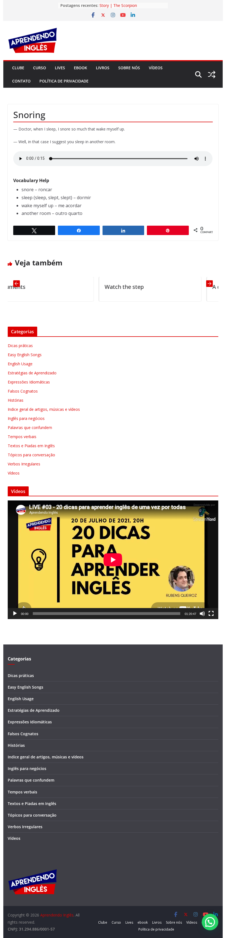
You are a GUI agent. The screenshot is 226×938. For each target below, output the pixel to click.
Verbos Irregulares (24, 464)
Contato (21, 81)
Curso (39, 67)
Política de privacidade (63, 81)
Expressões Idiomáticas (29, 382)
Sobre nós (129, 67)
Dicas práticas (20, 345)
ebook (80, 67)
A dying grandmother (193, 287)
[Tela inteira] (211, 613)
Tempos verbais (22, 436)
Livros (102, 67)
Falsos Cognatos (23, 391)
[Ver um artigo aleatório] (211, 74)
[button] (210, 922)
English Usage (20, 363)
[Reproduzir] (15, 613)
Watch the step (77, 287)
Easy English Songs (25, 354)
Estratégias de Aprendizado (32, 372)
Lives (60, 67)
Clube (18, 67)
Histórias (15, 400)
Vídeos (156, 67)
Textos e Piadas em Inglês (31, 445)
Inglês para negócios (26, 418)
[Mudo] (202, 613)
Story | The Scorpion (118, 5)
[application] (113, 559)
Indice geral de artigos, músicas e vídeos (44, 409)
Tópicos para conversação (31, 454)
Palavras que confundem (30, 427)
